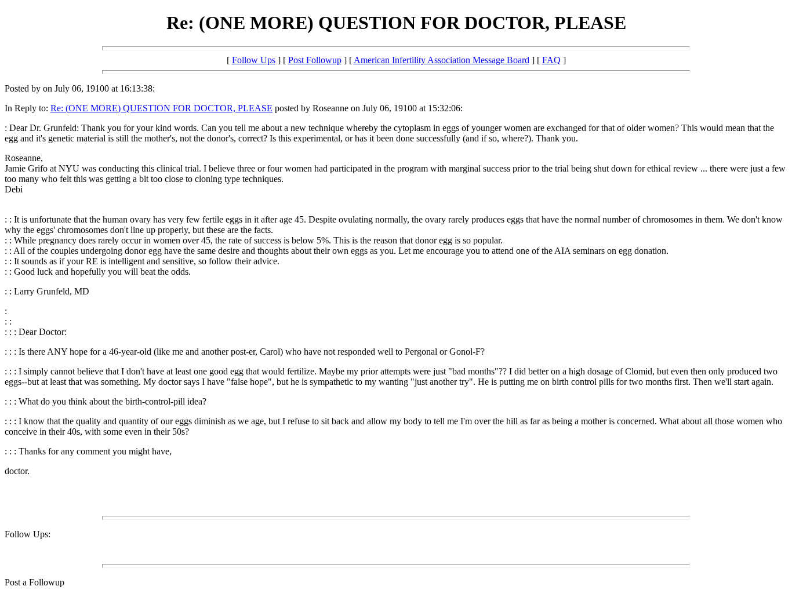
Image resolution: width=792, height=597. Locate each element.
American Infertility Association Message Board (441, 60)
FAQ (551, 60)
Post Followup (314, 60)
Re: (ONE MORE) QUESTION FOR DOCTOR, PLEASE (161, 108)
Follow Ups (253, 60)
